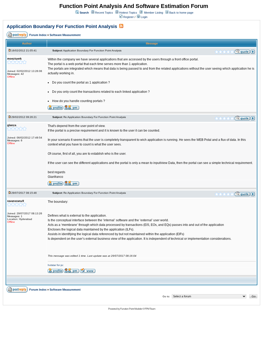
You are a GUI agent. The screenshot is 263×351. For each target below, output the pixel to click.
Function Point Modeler (131, 308)
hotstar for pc (55, 265)
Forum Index (38, 34)
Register (128, 17)
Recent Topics (104, 12)
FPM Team (150, 308)
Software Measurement (65, 34)
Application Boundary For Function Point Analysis (62, 26)
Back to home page (181, 12)
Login (143, 17)
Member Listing (153, 12)
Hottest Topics (128, 12)
